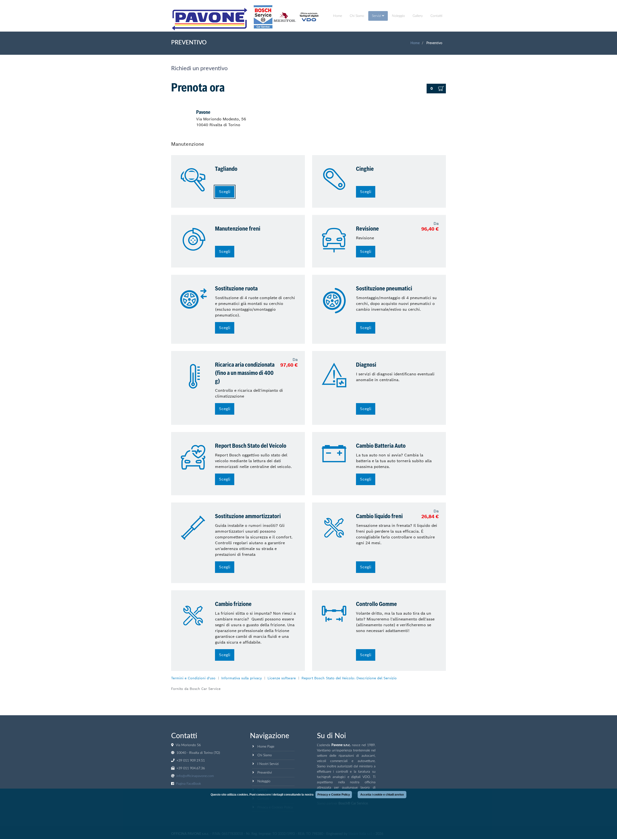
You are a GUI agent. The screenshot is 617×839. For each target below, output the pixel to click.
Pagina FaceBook (188, 783)
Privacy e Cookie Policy (333, 794)
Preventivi (264, 772)
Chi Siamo (357, 16)
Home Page (265, 746)
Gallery (418, 16)
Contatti (436, 16)
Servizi (377, 16)
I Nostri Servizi (268, 764)
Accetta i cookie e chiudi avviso (382, 794)
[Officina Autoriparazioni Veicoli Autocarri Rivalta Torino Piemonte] (209, 19)
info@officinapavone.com (195, 776)
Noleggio (398, 16)
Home (337, 16)
